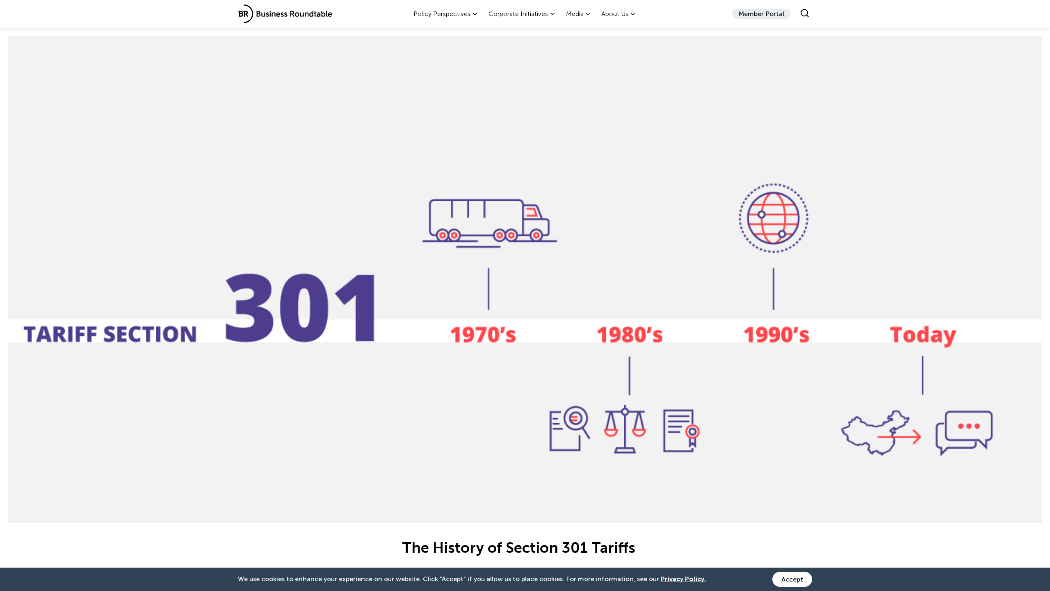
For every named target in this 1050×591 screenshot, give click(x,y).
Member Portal (761, 14)
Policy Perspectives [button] (441, 14)
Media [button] (575, 14)
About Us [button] (614, 14)
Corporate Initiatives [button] (518, 14)
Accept (792, 579)
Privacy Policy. (683, 579)
